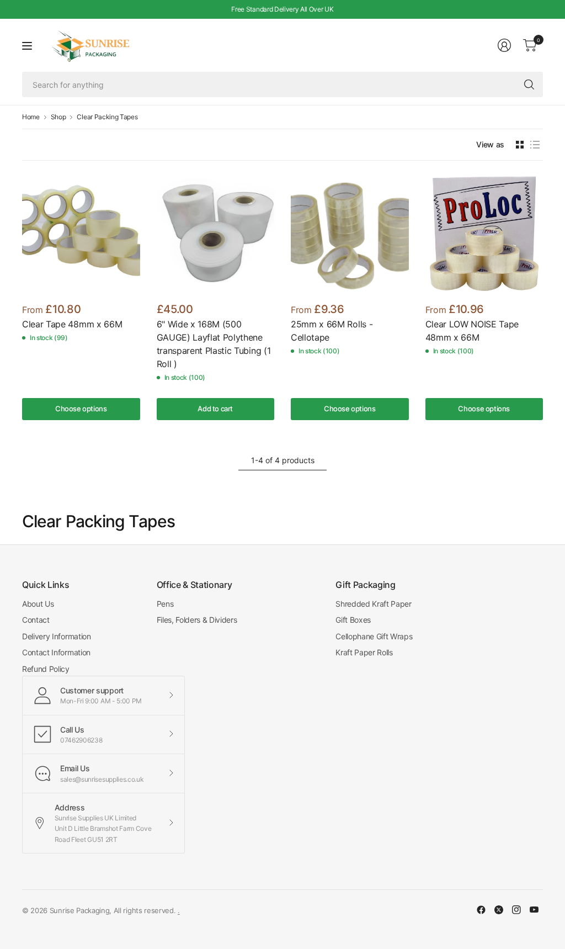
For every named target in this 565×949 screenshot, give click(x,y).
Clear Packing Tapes (107, 117)
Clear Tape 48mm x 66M (72, 324)
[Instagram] (516, 910)
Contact (36, 619)
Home (31, 117)
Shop (58, 117)
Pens (165, 603)
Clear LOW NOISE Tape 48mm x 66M (472, 331)
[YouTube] (534, 910)
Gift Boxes (353, 619)
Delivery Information (56, 636)
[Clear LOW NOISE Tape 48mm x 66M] (484, 233)
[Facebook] (481, 910)
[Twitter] (499, 910)
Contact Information (56, 652)
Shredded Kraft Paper (373, 603)
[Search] (529, 84)
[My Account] (504, 45)
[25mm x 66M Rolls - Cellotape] (350, 233)
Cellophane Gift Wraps (373, 636)
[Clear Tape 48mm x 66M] (81, 233)
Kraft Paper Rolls (364, 652)
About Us (38, 603)
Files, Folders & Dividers (197, 619)
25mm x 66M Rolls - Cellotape (331, 331)
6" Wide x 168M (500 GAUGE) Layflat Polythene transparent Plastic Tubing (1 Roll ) (214, 344)
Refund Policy (46, 669)
